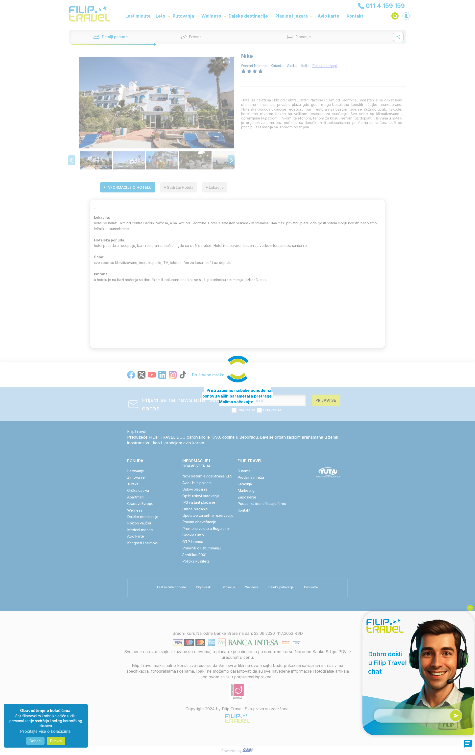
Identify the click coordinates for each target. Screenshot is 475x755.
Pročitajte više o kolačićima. (45, 731)
